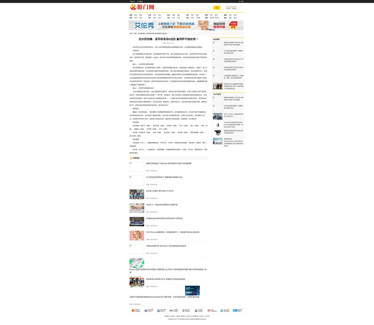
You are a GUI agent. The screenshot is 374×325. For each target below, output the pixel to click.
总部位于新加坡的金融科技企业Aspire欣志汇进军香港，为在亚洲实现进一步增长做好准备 (164, 297)
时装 (192, 15)
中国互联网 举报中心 (150, 310)
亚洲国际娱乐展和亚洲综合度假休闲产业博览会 (164, 218)
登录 (242, 1)
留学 (216, 15)
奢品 (197, 15)
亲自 (211, 15)
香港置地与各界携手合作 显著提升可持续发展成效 (165, 279)
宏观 (135, 18)
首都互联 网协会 (240, 310)
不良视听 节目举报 (200, 310)
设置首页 (167, 316)
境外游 (217, 18)
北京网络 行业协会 (175, 310)
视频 (173, 15)
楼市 (159, 18)
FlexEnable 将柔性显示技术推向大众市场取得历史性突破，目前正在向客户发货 (233, 125)
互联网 (198, 18)
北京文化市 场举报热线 (226, 310)
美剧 (178, 15)
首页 (131, 33)
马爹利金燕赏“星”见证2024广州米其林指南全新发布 (166, 246)
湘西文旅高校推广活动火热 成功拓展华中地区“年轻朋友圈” (169, 163)
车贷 (178, 18)
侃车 (173, 18)
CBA (159, 15)
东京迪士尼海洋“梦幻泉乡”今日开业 (160, 191)
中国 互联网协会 (214, 310)
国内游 (212, 18)
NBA (154, 15)
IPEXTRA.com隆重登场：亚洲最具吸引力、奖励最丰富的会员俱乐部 (172, 232)
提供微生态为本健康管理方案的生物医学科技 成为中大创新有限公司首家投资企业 (233, 86)
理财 (140, 18)
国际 (140, 15)
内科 (230, 15)
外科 (235, 15)
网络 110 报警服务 (187, 310)
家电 (192, 18)
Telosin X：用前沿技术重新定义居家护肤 (162, 205)
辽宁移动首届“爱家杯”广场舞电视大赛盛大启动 (164, 177)
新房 (154, 18)
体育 (135, 33)
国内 (135, 15)
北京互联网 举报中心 (163, 310)
